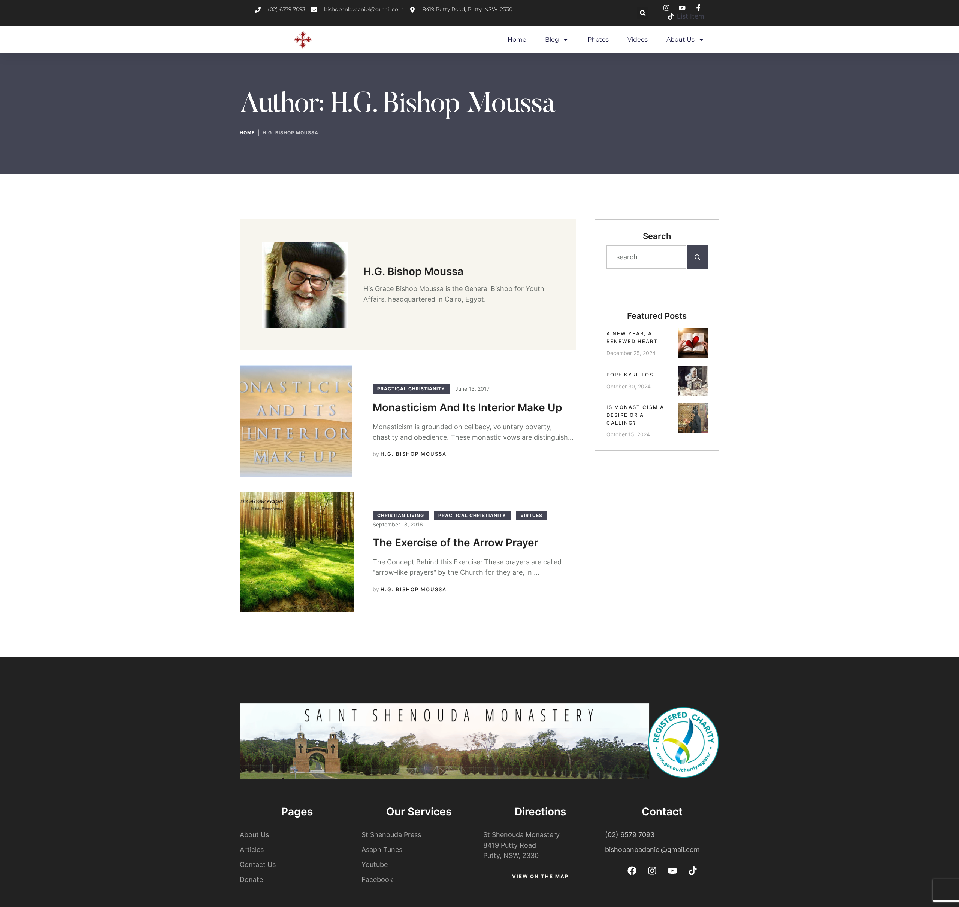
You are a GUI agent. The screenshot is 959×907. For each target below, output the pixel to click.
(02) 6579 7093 (629, 835)
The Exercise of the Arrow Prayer (455, 542)
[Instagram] (652, 870)
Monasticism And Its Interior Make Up (467, 407)
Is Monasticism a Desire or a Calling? (635, 415)
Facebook (377, 879)
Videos (637, 39)
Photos (598, 39)
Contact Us (258, 864)
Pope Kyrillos (629, 375)
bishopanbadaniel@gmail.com (652, 849)
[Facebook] (631, 870)
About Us (680, 39)
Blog (552, 39)
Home (517, 39)
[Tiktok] (692, 870)
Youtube (374, 864)
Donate (251, 879)
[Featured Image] (296, 421)
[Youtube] (672, 870)
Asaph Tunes (381, 849)
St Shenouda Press (391, 835)
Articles (252, 849)
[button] (642, 13)
